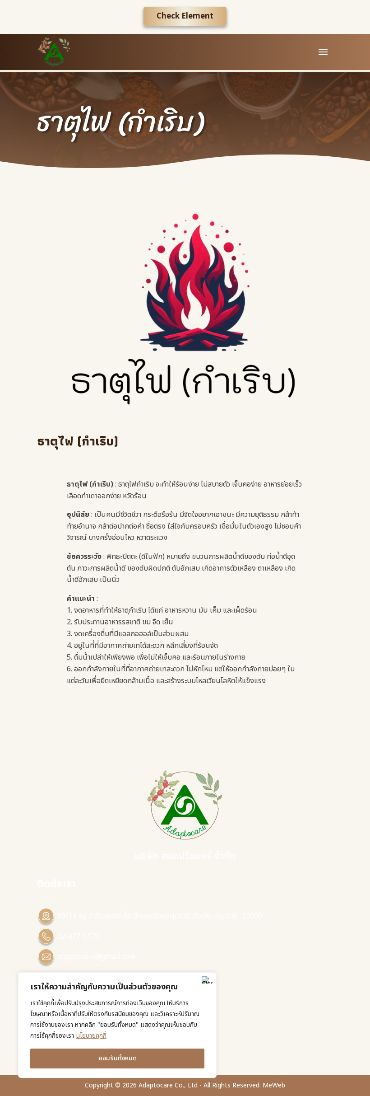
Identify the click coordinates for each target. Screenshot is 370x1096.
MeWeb (274, 1085)
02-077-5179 (78, 936)
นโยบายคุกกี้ (91, 1035)
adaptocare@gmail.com (96, 956)
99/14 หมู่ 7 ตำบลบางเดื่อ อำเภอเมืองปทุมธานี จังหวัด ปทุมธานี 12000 (159, 916)
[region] (117, 1025)
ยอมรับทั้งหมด (117, 1058)
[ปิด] (207, 979)
